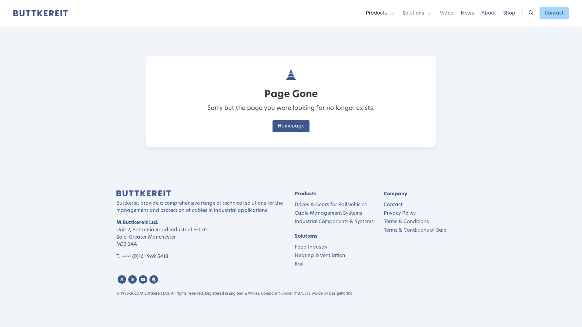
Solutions (413, 13)
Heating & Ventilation (320, 255)
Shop (509, 13)
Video (446, 13)
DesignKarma (341, 294)
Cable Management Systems (328, 213)
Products (376, 13)
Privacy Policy (400, 213)
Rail (299, 264)
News (467, 13)
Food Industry (311, 247)
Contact (554, 13)
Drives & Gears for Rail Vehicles (331, 205)
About (488, 13)
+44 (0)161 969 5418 (145, 256)
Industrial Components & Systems (334, 222)
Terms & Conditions (406, 222)
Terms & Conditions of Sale (415, 230)
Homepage (291, 126)
